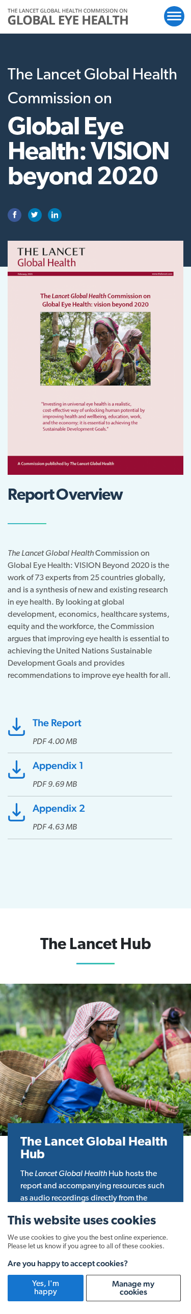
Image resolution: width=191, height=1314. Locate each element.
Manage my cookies (133, 1288)
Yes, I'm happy (45, 1288)
